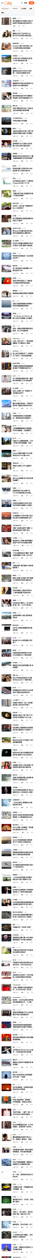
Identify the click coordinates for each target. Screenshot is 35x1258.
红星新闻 (15, 56)
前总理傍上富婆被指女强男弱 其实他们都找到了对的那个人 (23, 729)
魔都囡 (14, 18)
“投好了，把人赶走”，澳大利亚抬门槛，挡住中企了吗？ (23, 1213)
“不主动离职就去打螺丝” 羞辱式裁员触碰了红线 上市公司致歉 (23, 555)
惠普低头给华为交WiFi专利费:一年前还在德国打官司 (22, 72)
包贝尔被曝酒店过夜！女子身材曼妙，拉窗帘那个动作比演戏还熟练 (23, 1127)
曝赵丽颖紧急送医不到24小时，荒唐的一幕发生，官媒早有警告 (23, 1139)
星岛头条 (15, 775)
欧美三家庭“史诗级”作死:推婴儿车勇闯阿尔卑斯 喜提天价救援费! (23, 580)
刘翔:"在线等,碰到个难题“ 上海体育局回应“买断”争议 (23, 529)
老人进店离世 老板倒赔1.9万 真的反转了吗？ (22, 269)
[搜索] (22, 3)
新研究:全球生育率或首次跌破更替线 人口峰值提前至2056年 (23, 817)
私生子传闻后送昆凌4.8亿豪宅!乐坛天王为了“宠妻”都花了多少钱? (23, 680)
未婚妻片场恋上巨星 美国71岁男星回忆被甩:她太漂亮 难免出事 (23, 767)
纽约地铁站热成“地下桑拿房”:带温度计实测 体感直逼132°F (23, 97)
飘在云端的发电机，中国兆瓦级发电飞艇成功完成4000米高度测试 (23, 405)
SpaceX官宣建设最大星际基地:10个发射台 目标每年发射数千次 (22, 842)
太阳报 (14, 216)
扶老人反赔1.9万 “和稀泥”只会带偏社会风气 (22, 392)
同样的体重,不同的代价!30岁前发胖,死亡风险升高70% (22, 169)
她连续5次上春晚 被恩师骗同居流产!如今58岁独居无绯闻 (23, 542)
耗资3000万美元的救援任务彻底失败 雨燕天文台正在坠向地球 (23, 754)
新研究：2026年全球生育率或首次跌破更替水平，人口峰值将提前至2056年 (23, 1002)
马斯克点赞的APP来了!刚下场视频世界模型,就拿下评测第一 (23, 132)
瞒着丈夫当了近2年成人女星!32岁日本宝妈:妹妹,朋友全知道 (23, 35)
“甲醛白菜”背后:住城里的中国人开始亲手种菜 (23, 194)
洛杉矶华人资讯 (17, 228)
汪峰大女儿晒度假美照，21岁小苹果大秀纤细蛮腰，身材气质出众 (23, 443)
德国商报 (15, 291)
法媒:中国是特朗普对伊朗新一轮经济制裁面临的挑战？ (23, 305)
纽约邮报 (15, 93)
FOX (14, 326)
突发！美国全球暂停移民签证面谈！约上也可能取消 (23, 329)
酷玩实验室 (15, 625)
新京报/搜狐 (16, 550)
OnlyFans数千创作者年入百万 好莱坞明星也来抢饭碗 (22, 47)
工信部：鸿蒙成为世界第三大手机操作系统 (23, 1248)
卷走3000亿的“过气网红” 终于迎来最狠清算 (23, 741)
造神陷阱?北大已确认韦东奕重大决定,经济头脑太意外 (22, 144)
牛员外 (14, 401)
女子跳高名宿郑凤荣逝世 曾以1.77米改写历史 (23, 866)
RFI (14, 301)
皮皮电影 (15, 141)
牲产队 (14, 688)
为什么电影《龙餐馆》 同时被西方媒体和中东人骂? (23, 828)
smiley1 (15, 1232)
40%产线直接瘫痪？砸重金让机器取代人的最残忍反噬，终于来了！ (23, 1164)
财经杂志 (15, 862)
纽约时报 (15, 1035)
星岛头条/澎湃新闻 (17, 912)
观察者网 (15, 875)
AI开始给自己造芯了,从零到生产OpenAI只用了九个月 (23, 182)
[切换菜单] (2, 3)
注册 (31, 3)
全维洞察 (15, 787)
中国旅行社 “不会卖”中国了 (22, 927)
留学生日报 (15, 203)
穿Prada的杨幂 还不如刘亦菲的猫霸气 (23, 479)
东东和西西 (15, 725)
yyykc (14, 1097)
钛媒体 (14, 68)
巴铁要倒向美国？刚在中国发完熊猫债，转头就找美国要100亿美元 (23, 1152)
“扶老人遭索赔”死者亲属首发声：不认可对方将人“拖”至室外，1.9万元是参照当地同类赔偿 (23, 990)
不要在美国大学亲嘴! (20, 121)
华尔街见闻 (15, 81)
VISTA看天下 (16, 700)
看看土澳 (15, 106)
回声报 (14, 278)
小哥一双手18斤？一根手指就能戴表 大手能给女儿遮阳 (23, 342)
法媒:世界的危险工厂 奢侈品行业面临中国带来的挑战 (22, 282)
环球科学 (15, 750)
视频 (30, 8)
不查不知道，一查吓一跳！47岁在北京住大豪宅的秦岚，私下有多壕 (23, 1114)
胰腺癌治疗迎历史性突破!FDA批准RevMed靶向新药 (23, 84)
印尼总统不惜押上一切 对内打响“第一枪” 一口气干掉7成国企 (23, 605)
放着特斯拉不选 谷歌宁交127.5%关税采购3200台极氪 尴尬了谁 (22, 493)
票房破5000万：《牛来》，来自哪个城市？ (23, 1200)
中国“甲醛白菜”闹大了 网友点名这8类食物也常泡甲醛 (23, 109)
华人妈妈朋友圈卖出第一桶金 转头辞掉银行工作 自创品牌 (23, 379)
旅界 (14, 924)
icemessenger (17, 985)
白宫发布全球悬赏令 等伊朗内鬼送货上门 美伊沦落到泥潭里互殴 (23, 892)
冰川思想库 (15, 388)
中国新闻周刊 (16, 800)
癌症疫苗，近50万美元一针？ (23, 1224)
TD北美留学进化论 (17, 118)
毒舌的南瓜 (15, 825)
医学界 (14, 166)
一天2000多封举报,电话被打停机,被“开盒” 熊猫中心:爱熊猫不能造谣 (22, 879)
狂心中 (14, 426)
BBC (14, 947)
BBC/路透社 (16, 241)
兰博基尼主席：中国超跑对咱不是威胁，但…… (23, 1188)
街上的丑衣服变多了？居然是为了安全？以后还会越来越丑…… (23, 355)
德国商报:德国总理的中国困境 (23, 293)
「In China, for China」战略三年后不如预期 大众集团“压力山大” (22, 318)
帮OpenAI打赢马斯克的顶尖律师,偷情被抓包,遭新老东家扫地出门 (22, 233)
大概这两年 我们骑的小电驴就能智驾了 (23, 566)
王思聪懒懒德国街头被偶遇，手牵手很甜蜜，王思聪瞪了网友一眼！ (23, 430)
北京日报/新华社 (17, 525)
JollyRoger (16, 351)
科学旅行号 (15, 513)
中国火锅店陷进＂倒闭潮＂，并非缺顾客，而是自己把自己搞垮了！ (23, 1102)
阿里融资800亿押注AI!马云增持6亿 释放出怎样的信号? (23, 691)
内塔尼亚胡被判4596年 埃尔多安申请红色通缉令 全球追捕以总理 (23, 505)
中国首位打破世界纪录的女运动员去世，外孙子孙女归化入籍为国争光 (23, 964)
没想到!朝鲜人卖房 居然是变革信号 (22, 616)
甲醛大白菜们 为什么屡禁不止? (22, 467)
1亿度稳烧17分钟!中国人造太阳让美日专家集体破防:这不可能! (23, 518)
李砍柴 (14, 613)
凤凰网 (14, 500)
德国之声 (15, 1060)
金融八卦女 (15, 675)
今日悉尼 (15, 538)
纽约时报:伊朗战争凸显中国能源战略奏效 (23, 1038)
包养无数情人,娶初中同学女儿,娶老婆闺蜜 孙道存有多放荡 (22, 592)
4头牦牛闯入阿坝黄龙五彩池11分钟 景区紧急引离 (22, 59)
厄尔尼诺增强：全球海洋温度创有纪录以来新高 (23, 1088)
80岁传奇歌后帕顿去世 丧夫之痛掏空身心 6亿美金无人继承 (23, 791)
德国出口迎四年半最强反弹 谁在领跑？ (23, 1063)
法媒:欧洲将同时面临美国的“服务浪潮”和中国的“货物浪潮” (22, 1027)
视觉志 (14, 191)
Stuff (14, 376)
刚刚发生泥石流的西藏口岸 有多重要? (23, 666)
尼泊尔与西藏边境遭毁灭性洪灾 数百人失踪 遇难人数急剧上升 (23, 245)
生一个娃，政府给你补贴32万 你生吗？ (23, 1175)
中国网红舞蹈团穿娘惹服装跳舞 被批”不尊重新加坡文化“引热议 (23, 368)
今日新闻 (23, 8)
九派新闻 (15, 850)
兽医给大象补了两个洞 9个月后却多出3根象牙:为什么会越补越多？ (23, 717)
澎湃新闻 (15, 837)
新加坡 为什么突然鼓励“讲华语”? (22, 641)
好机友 (14, 253)
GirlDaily (15, 476)
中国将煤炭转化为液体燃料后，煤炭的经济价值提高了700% (22, 418)
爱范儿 (14, 178)
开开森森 (15, 900)
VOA (14, 1010)
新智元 (14, 128)
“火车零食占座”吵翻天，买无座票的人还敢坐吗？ (23, 1236)
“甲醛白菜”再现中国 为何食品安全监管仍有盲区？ (23, 951)
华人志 (14, 638)
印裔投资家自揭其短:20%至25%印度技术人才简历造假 (22, 654)
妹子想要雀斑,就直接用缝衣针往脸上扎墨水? (23, 219)
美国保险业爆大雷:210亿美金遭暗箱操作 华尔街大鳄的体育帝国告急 (23, 939)
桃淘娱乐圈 (15, 43)
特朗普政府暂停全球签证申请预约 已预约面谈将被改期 (23, 853)
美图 (2, 13)
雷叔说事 (15, 266)
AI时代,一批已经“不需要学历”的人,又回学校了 (23, 207)
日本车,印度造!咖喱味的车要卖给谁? (22, 629)
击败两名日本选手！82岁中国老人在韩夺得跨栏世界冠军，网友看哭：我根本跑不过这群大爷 (23, 978)
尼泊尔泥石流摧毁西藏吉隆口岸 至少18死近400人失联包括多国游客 (23, 917)
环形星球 (15, 663)
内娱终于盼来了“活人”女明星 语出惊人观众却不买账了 (23, 704)
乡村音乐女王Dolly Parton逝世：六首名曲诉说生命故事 (23, 1051)
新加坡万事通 (16, 363)
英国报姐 (15, 153)
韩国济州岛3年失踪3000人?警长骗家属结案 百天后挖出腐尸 (23, 157)
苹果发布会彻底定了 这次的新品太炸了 (23, 257)
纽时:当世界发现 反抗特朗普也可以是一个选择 (22, 1076)
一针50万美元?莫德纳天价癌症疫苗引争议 (22, 803)
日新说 (14, 762)
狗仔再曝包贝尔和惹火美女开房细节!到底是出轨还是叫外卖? (23, 23)
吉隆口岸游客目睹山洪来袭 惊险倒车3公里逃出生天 (23, 778)
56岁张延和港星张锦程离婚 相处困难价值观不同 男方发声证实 (23, 904)
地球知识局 (15, 463)
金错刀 (14, 737)
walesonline (16, 338)
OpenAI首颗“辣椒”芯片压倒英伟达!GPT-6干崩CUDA (22, 454)
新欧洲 (14, 575)
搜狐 (14, 31)
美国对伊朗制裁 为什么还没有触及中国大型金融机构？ (23, 1013)
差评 (14, 563)
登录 (25, 3)
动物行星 (15, 712)
